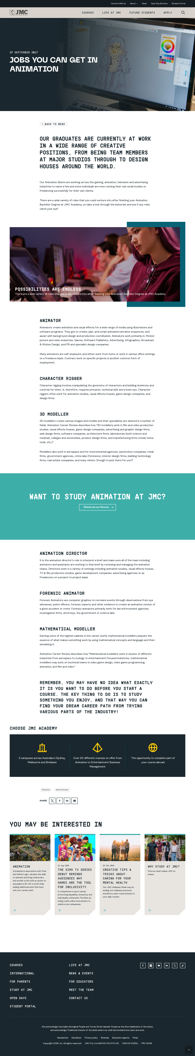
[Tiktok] (182, 965)
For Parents (20, 981)
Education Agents (120, 1038)
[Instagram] (150, 965)
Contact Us (78, 998)
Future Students (142, 12)
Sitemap (105, 1038)
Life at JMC (111, 12)
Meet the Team (81, 990)
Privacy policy (91, 1038)
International (22, 973)
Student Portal (23, 1006)
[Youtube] (158, 965)
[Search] (183, 13)
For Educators (81, 981)
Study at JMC (21, 990)
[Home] (19, 12)
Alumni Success (62, 790)
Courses (88, 12)
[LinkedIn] (166, 965)
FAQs (135, 1038)
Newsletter (62, 1038)
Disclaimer (76, 1038)
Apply (167, 12)
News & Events (81, 973)
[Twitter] (174, 965)
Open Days (18, 998)
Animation (46, 790)
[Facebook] (143, 965)
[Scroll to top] (189, 1050)
